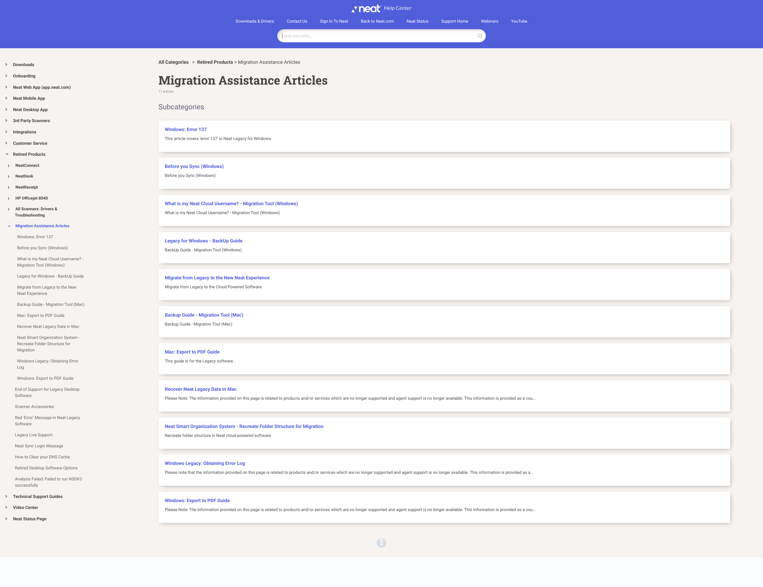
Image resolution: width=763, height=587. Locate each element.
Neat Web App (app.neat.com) (42, 87)
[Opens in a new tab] (381, 543)
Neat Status (418, 21)
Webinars (489, 21)
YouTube (519, 21)
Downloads (23, 64)
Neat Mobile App (29, 98)
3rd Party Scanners (31, 120)
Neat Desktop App (30, 109)
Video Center (25, 507)
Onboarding (24, 76)
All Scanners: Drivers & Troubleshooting (36, 212)
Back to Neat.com (377, 21)
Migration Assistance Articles (42, 226)
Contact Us (297, 21)
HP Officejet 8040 (31, 198)
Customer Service (30, 143)
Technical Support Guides (38, 496)
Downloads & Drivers (255, 21)
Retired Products (29, 154)
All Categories (174, 62)
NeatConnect (27, 165)
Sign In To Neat (334, 21)
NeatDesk (24, 176)
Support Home (454, 21)
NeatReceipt (26, 187)
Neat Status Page (29, 518)
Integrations (24, 132)
